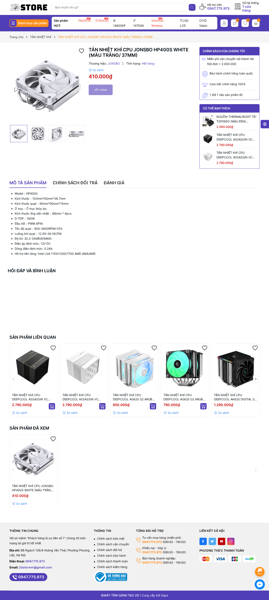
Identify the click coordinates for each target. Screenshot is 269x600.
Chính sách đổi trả (109, 550)
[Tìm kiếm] (192, 7)
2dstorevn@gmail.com (35, 567)
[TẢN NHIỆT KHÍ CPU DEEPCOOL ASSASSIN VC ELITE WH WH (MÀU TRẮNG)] (208, 156)
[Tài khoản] (224, 23)
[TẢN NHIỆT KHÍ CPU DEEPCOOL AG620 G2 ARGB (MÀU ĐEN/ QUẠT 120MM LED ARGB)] (185, 367)
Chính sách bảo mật (110, 538)
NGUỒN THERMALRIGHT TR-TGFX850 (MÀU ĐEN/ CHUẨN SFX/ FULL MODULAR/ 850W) (236, 119)
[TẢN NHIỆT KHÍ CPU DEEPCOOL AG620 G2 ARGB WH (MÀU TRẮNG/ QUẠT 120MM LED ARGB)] (134, 367)
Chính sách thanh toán (112, 561)
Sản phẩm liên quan (32, 337)
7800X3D (84, 20)
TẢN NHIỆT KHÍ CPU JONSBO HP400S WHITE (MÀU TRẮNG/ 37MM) (33, 488)
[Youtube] (221, 541)
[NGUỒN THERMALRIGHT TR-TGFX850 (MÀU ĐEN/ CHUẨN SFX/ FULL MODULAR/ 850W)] (208, 120)
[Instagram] (231, 541)
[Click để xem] (47, 85)
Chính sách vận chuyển (113, 544)
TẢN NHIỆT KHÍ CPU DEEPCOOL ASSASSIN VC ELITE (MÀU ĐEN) (234, 137)
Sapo (164, 595)
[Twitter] (212, 541)
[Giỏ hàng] (256, 23)
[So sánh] (96, 70)
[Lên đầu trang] (260, 560)
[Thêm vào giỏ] (52, 406)
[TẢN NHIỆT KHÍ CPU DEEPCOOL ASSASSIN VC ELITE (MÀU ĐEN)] (208, 139)
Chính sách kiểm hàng (112, 567)
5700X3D (102, 20)
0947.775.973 (218, 8)
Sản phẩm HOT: (61, 23)
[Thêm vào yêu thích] (81, 50)
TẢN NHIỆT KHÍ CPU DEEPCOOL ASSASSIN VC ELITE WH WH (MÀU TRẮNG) (236, 155)
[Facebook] (203, 541)
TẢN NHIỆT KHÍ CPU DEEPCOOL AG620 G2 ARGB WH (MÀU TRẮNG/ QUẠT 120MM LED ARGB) (132, 397)
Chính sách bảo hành (111, 555)
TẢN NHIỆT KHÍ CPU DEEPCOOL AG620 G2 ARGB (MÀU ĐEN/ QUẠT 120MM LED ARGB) (184, 397)
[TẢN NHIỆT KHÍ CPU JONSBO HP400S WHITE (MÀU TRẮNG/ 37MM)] (33, 458)
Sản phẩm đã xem (29, 428)
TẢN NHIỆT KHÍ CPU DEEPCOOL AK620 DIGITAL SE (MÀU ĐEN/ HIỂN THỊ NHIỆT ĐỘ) (235, 397)
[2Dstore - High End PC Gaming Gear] (29, 7)
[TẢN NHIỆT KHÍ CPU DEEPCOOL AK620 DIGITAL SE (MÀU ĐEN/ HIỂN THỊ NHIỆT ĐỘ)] (235, 367)
